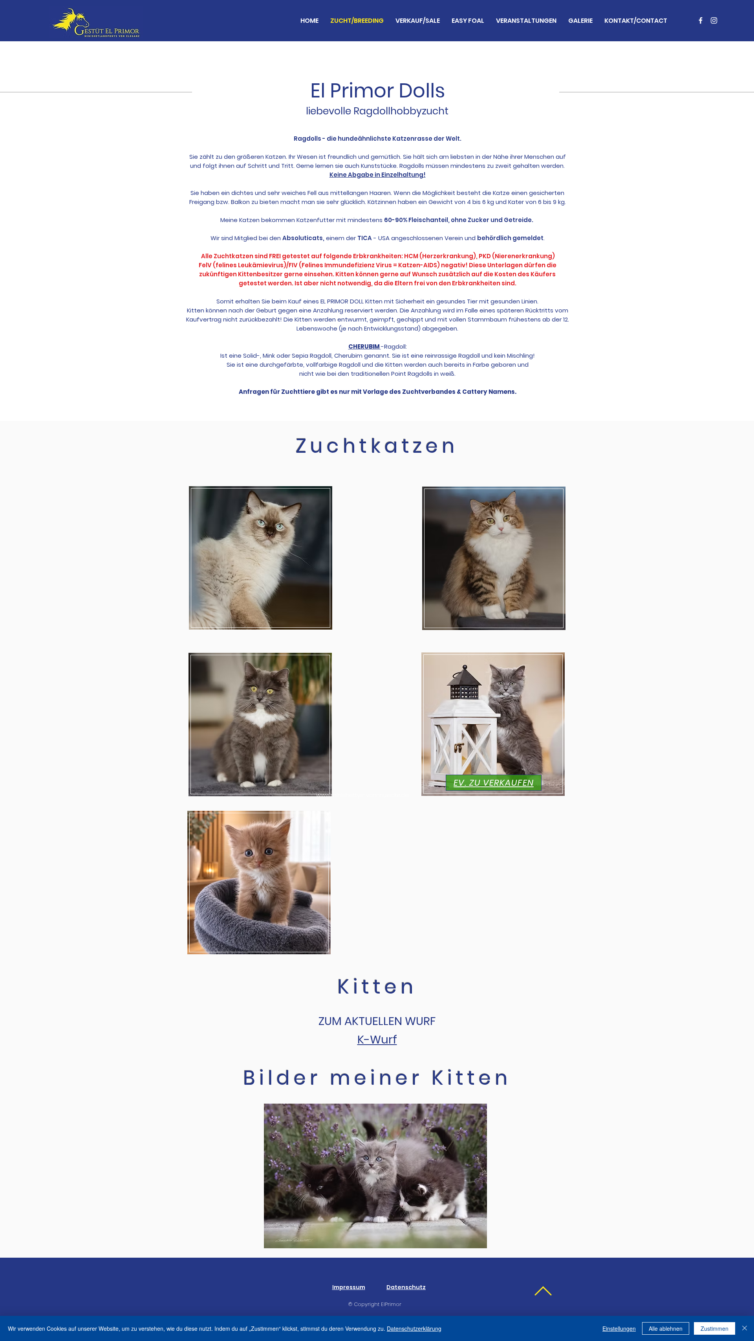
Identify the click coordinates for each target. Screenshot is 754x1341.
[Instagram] (714, 20)
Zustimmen (714, 1328)
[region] (258, 562)
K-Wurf (377, 1039)
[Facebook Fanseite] (700, 20)
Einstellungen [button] (619, 1328)
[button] (375, 1176)
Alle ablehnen (666, 1328)
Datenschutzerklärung (414, 1328)
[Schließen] (744, 1328)
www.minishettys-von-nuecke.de (362, 795)
